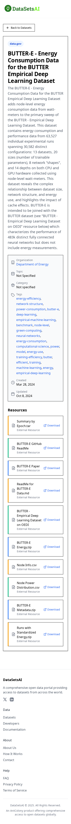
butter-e (53, 309)
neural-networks (28, 336)
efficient (22, 362)
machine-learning (28, 368)
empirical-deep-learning (33, 373)
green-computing (28, 330)
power (54, 346)
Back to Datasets (21, 27)
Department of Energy (32, 264)
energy (48, 368)
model (20, 352)
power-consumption (31, 309)
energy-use (35, 352)
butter (47, 357)
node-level (41, 325)
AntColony (16, 810)
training (35, 362)
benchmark (24, 325)
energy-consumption (31, 341)
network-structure (29, 304)
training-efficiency (29, 357)
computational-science (32, 346)
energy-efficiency (28, 298)
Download (53, 425)
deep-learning (26, 314)
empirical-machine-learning (36, 320)
